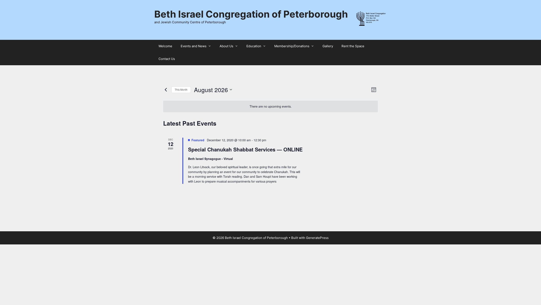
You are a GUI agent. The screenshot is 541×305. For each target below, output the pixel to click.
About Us (226, 46)
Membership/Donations (291, 46)
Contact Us (166, 59)
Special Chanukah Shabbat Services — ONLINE (245, 149)
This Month (181, 89)
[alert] (270, 106)
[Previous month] (165, 89)
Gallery (327, 46)
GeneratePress (317, 238)
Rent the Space (353, 46)
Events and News (193, 46)
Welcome (165, 46)
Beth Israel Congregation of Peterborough (251, 14)
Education (253, 46)
